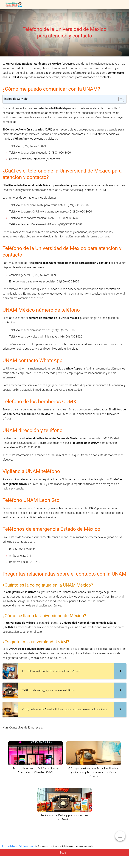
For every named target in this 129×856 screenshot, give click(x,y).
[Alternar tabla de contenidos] (119, 99)
